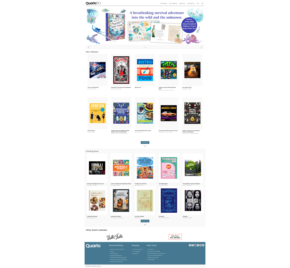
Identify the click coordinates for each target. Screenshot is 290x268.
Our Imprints (173, 3)
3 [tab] (146, 47)
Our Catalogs (136, 251)
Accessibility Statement (116, 261)
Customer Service (138, 249)
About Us (182, 3)
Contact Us (190, 3)
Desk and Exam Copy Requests (156, 253)
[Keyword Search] (202, 4)
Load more (145, 142)
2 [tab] (145, 47)
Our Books (163, 3)
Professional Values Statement (118, 257)
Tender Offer (151, 259)
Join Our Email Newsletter (155, 255)
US (197, 3)
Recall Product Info (153, 257)
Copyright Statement (116, 255)
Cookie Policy (114, 253)
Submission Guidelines (154, 251)
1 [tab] (143, 47)
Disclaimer (136, 253)
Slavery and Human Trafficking (118, 259)
